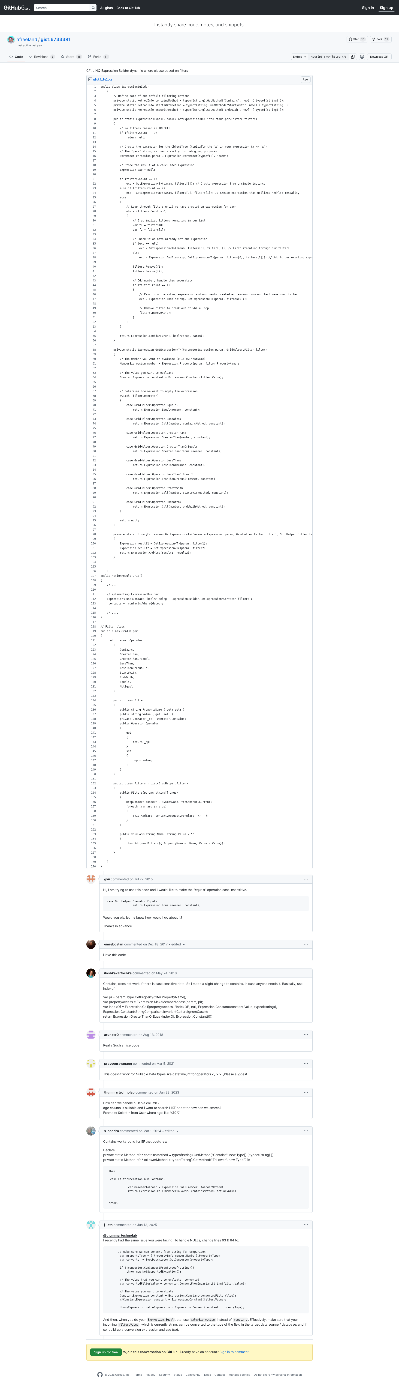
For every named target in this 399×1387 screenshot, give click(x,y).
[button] (353, 57)
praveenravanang (118, 1063)
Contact (220, 1374)
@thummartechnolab (120, 1235)
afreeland (27, 39)
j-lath (108, 1225)
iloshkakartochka (118, 973)
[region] (199, 476)
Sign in (368, 7)
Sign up (386, 7)
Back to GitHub (128, 8)
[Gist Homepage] (17, 7)
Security (164, 1374)
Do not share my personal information (278, 1374)
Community (193, 1374)
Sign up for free (106, 1352)
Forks (100, 57)
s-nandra (111, 1131)
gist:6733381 (56, 39)
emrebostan (113, 944)
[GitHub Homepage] (100, 1375)
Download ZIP (379, 56)
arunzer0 (111, 1035)
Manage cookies (239, 1374)
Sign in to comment (234, 1352)
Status (178, 1374)
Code (19, 57)
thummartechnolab (119, 1092)
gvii (107, 879)
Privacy (150, 1374)
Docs (207, 1374)
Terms (138, 1374)
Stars (73, 57)
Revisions (44, 57)
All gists (106, 8)
